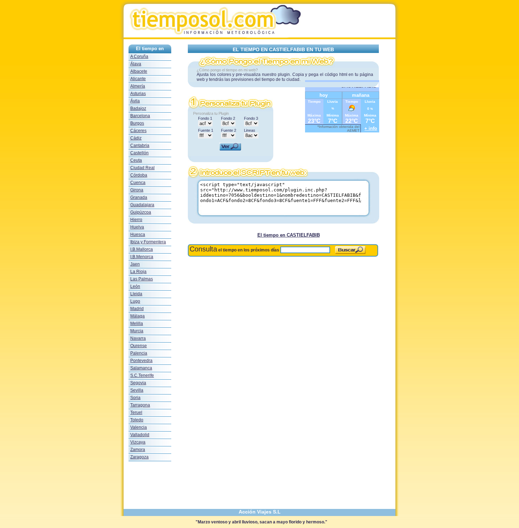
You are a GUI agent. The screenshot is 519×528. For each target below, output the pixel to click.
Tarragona (140, 405)
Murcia (136, 330)
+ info (370, 128)
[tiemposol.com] (259, 37)
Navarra (138, 338)
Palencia (138, 353)
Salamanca (141, 368)
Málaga (137, 316)
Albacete (138, 71)
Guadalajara (142, 204)
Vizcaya (137, 442)
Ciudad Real (142, 167)
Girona (136, 190)
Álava (135, 63)
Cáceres (138, 130)
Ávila (135, 101)
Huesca (137, 234)
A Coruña (139, 56)
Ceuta (136, 160)
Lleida (136, 293)
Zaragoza (139, 457)
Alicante (138, 78)
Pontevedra (141, 360)
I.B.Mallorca (141, 249)
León (135, 286)
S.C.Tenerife (142, 375)
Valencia (138, 427)
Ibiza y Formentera (148, 241)
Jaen (135, 264)
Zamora (137, 449)
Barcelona (140, 115)
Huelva (137, 227)
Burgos (137, 123)
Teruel (136, 412)
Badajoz (138, 108)
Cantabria (139, 145)
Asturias (138, 93)
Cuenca (137, 182)
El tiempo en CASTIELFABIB (288, 235)
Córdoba (138, 175)
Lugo (135, 301)
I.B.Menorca (141, 256)
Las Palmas (141, 279)
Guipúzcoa (140, 212)
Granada (138, 197)
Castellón (139, 152)
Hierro (136, 219)
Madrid (137, 308)
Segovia (138, 382)
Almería (137, 86)
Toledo (136, 419)
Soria (135, 397)
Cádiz (136, 138)
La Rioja (138, 271)
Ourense (138, 345)
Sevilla (136, 390)
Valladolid (139, 434)
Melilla (136, 323)
